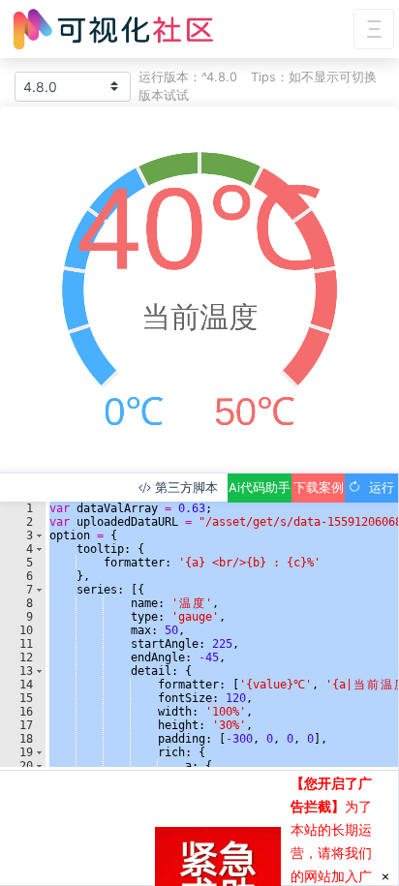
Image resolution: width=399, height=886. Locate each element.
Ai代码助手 (260, 487)
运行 (377, 487)
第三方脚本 (184, 487)
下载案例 (318, 487)
